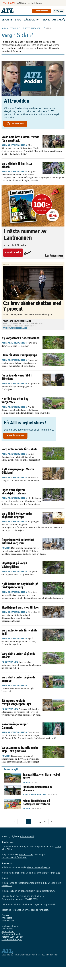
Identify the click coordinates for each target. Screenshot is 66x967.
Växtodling (31, 19)
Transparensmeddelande (15, 328)
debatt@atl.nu (48, 891)
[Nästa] (51, 821)
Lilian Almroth (27, 836)
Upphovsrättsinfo (10, 926)
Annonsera (7, 918)
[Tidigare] (14, 821)
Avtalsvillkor (8, 931)
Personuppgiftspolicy (12, 934)
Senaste (7, 19)
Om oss (6, 915)
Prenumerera (41, 11)
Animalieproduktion (12, 28)
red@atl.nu (7, 885)
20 (44, 822)
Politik (6, 548)
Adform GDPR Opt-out (12, 937)
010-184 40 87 (26, 854)
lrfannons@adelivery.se (38, 867)
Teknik (45, 19)
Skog (18, 19)
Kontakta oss (8, 920)
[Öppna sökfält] (63, 20)
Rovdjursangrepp (34, 28)
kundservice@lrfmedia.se (14, 857)
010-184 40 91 (43, 883)
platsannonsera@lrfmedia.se (46, 873)
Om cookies (7, 928)
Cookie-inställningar (12, 939)
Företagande (10, 662)
